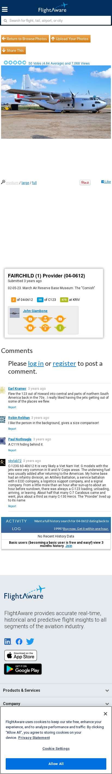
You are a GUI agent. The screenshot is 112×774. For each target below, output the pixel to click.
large (25, 183)
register (64, 363)
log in (36, 363)
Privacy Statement (34, 738)
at (71, 300)
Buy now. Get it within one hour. (86, 529)
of (47, 300)
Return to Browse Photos (27, 39)
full (34, 183)
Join (68, 546)
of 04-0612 (23, 300)
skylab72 (14, 461)
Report (12, 407)
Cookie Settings (56, 748)
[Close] (105, 714)
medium (12, 183)
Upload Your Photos (72, 39)
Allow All (56, 764)
